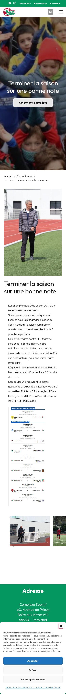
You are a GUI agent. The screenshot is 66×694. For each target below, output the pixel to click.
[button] (61, 626)
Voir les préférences (33, 679)
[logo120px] (10, 12)
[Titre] (50, 12)
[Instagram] (14, 3)
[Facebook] (9, 3)
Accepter (33, 660)
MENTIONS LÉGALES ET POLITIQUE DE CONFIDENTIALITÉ (33, 687)
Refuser (33, 670)
